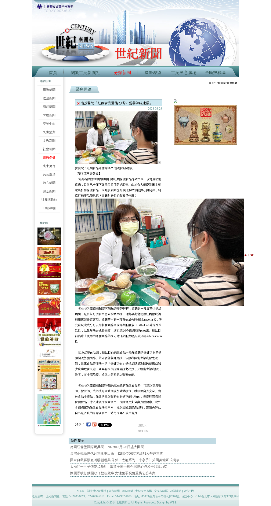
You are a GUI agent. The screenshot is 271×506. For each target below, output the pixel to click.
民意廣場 (49, 174)
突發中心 (49, 123)
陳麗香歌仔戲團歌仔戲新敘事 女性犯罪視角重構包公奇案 (113, 473)
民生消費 (49, 132)
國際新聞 (49, 90)
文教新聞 (49, 140)
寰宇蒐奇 (49, 166)
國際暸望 (152, 72)
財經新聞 (49, 115)
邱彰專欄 (49, 208)
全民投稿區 (215, 72)
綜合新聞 (49, 191)
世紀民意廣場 (183, 72)
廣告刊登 (189, 490)
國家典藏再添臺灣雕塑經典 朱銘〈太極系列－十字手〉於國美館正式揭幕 (124, 460)
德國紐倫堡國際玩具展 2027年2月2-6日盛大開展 (107, 447)
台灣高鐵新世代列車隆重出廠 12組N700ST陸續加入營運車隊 (116, 453)
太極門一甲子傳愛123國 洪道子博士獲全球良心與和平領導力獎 (118, 466)
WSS (173, 502)
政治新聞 (49, 98)
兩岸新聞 (49, 106)
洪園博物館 (49, 200)
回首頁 (50, 72)
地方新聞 (49, 183)
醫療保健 (49, 157)
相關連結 (175, 490)
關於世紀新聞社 (85, 72)
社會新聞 (49, 149)
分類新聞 (122, 72)
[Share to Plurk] (94, 424)
